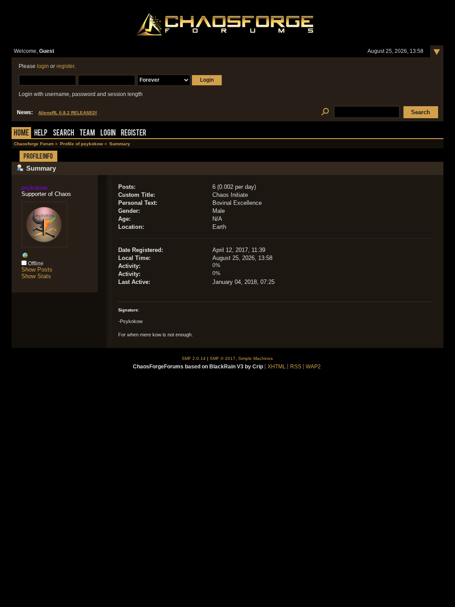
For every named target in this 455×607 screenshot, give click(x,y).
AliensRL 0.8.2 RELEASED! (67, 112)
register (65, 66)
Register (133, 133)
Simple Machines (255, 358)
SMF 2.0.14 (194, 358)
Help (41, 133)
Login (108, 133)
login (43, 66)
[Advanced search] (325, 112)
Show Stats (36, 276)
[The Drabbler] (24, 257)
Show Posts (36, 269)
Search (63, 133)
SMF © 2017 (222, 358)
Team (87, 133)
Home (21, 133)
